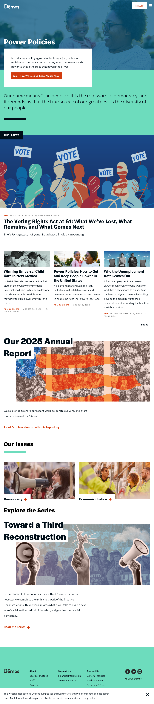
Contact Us (93, 671)
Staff (31, 680)
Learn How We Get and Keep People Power (36, 76)
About (32, 671)
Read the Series (14, 627)
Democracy (13, 499)
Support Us (64, 671)
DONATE (140, 6)
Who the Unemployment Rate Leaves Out (124, 273)
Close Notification (139, 696)
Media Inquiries (95, 680)
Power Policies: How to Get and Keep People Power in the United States (76, 276)
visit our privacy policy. (83, 698)
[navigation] (150, 5)
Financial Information (69, 675)
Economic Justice (93, 499)
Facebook (127, 671)
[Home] (12, 10)
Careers (33, 685)
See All (145, 324)
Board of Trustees (38, 675)
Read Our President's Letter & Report (29, 427)
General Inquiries (96, 675)
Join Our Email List (68, 680)
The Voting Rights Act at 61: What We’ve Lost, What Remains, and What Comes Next (68, 223)
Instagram (139, 671)
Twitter (133, 671)
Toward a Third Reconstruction (35, 530)
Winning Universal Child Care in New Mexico (24, 273)
